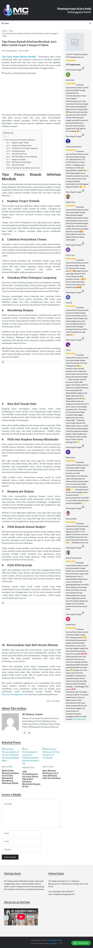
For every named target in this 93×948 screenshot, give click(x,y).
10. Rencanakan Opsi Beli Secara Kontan (25, 168)
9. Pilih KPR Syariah (16, 165)
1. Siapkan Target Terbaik (19, 143)
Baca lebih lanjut (79, 719)
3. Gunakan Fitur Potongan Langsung (23, 148)
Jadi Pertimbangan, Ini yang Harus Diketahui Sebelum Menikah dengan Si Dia (31, 779)
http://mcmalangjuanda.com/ (14, 694)
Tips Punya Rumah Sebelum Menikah (20, 140)
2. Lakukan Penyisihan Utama (20, 145)
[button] (81, 943)
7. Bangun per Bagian (17, 159)
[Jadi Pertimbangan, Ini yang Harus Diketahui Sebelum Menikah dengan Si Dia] (31, 756)
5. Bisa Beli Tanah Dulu (18, 154)
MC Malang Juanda (32, 714)
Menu (6, 23)
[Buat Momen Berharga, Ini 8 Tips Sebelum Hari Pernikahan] (52, 756)
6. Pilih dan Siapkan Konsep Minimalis (23, 157)
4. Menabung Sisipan (17, 151)
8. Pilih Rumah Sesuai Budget (20, 162)
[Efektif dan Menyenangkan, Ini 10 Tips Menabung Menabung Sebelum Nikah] (11, 756)
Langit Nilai (52, 943)
